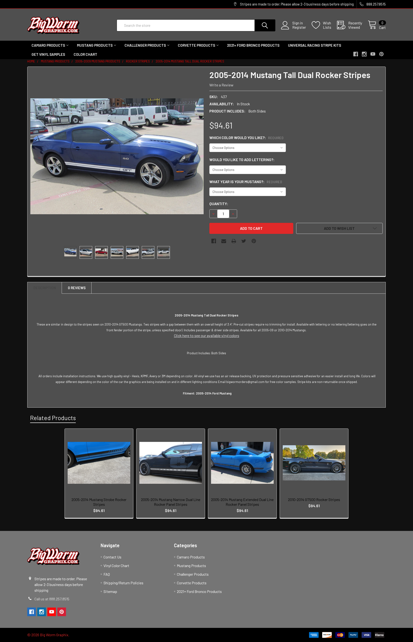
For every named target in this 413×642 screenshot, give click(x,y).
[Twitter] (243, 241)
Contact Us (112, 557)
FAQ (106, 574)
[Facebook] (213, 241)
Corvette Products (196, 45)
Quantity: (218, 203)
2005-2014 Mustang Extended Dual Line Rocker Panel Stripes (242, 502)
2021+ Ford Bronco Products (253, 45)
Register (299, 27)
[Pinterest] (254, 241)
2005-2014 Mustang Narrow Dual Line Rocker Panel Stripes (170, 502)
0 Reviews (77, 288)
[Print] (233, 241)
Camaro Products (48, 45)
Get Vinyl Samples (48, 54)
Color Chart (85, 54)
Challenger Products (145, 45)
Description (44, 288)
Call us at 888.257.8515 (51, 599)
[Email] (223, 241)
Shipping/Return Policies (123, 582)
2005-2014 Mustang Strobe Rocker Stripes (98, 502)
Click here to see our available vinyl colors (206, 335)
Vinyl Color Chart (116, 565)
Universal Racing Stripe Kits (314, 45)
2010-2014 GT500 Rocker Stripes (314, 499)
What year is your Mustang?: (245, 181)
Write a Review (221, 85)
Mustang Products (95, 45)
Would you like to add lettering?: (242, 159)
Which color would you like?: (246, 137)
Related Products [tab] (53, 417)
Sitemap (110, 591)
